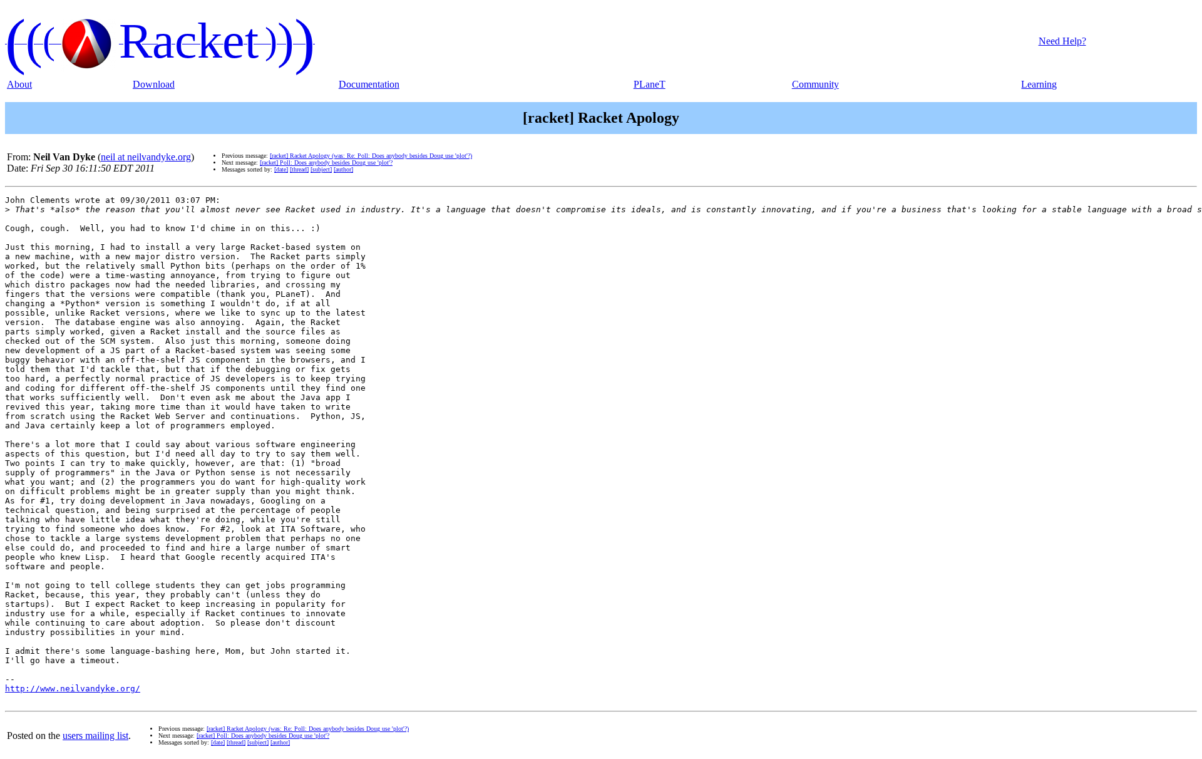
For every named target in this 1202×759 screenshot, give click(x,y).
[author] (343, 169)
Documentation (369, 84)
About (19, 84)
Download (154, 84)
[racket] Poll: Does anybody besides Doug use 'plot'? (326, 162)
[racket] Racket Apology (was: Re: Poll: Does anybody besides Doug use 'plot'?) (371, 155)
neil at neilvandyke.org (146, 157)
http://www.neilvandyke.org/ (72, 688)
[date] (281, 169)
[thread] (299, 169)
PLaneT (649, 84)
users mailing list (95, 735)
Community (815, 84)
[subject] (321, 169)
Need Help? (1062, 41)
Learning (1039, 84)
